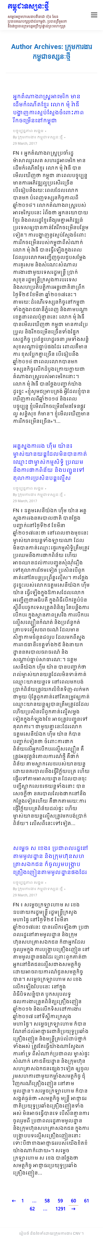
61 (86, 1201)
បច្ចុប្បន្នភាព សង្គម (28, 131)
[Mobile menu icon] (94, 15)
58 (47, 1201)
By (38, 137)
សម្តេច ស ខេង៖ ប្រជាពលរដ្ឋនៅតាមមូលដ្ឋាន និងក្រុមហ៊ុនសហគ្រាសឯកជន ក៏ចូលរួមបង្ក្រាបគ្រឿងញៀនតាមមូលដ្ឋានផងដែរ (50, 861)
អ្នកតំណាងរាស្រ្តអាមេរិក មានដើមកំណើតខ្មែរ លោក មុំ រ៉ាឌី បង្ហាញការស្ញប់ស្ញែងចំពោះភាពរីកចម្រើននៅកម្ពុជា (48, 109)
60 (73, 1201)
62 (32, 1209)
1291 (61, 1209)
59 (60, 1201)
